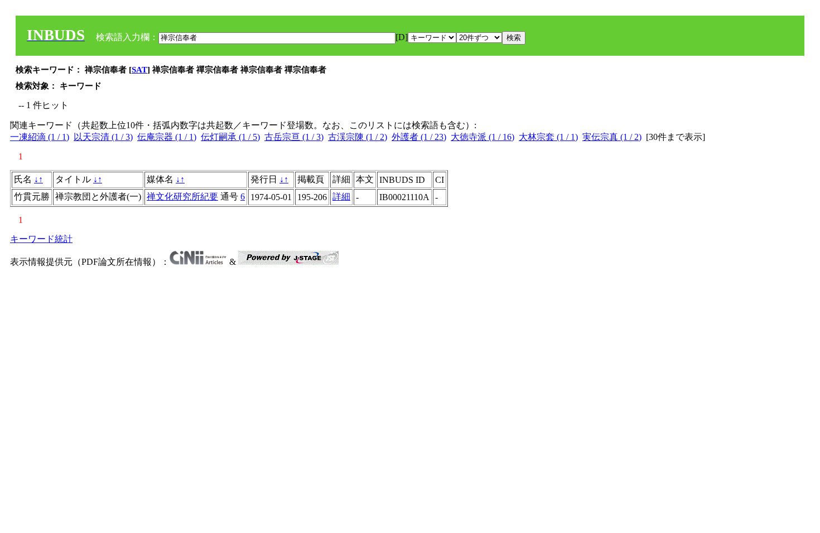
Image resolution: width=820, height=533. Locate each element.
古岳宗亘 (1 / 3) (294, 137)
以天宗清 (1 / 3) (103, 137)
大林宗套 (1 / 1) (548, 137)
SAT (139, 69)
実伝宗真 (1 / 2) (611, 137)
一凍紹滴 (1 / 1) (39, 137)
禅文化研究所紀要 (182, 196)
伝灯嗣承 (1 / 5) (230, 137)
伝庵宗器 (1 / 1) (166, 137)
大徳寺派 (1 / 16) (482, 137)
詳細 (341, 196)
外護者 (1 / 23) (419, 137)
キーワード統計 (41, 239)
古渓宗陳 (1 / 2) (357, 137)
